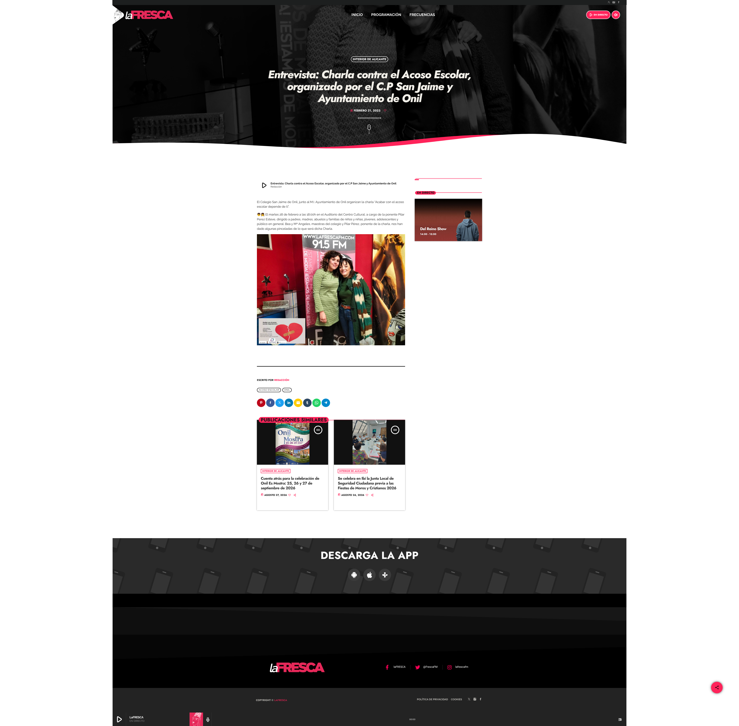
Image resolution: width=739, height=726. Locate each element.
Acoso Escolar (269, 390)
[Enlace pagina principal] (159, 15)
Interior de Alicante (369, 59)
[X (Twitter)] (608, 2)
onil (287, 390)
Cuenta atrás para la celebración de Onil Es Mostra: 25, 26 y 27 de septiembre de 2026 (290, 483)
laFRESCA (280, 700)
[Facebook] (618, 2)
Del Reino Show (433, 229)
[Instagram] (613, 2)
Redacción (281, 380)
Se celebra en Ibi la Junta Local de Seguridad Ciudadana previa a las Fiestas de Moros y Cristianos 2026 (367, 483)
